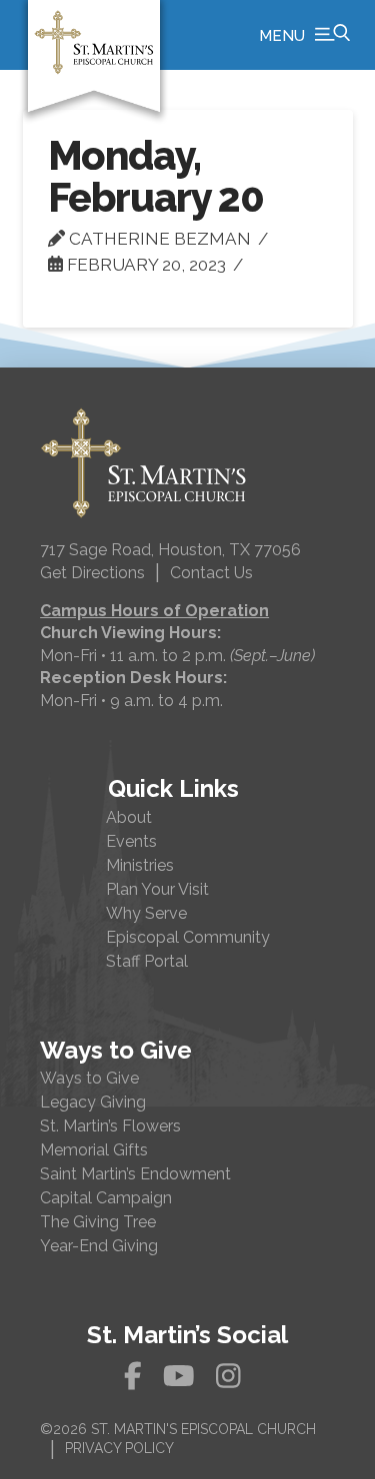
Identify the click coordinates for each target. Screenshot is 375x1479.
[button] (304, 35)
